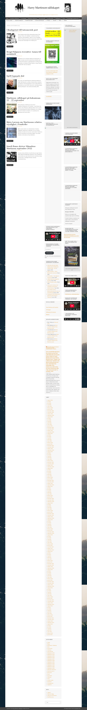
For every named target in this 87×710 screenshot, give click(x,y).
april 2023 (49, 457)
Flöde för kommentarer (52, 695)
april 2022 (49, 474)
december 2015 (50, 581)
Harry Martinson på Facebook (52, 307)
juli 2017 (49, 553)
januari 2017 (49, 562)
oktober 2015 (50, 584)
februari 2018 (50, 543)
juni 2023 (49, 454)
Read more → (9, 46)
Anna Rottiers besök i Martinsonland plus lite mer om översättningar (53, 291)
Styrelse (48, 20)
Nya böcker (49, 675)
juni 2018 (49, 537)
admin (9, 31)
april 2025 (49, 422)
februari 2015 (50, 596)
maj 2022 (49, 472)
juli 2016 (49, 571)
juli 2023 (49, 453)
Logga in (49, 692)
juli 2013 (49, 625)
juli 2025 (49, 418)
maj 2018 (49, 539)
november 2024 (50, 428)
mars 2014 (49, 613)
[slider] (78, 319)
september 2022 (50, 466)
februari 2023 (50, 460)
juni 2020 (49, 506)
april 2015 (49, 593)
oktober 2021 (50, 483)
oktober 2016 (50, 566)
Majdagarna (58, 18)
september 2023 (50, 450)
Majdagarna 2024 (51, 665)
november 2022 (50, 463)
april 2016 (49, 575)
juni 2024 (49, 436)
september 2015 (50, 586)
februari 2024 (50, 442)
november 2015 (50, 583)
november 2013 (50, 619)
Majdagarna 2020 (51, 660)
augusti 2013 (50, 624)
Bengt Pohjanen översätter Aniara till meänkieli (24, 53)
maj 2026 (49, 404)
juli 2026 (49, 401)
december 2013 (50, 618)
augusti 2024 (50, 433)
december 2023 (50, 445)
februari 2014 (50, 614)
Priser (64, 18)
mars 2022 (49, 475)
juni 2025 (49, 419)
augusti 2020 (50, 503)
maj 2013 (49, 628)
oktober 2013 (50, 621)
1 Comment (20, 101)
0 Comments (20, 31)
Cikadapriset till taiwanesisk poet (22, 30)
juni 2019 (49, 522)
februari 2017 (50, 560)
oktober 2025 (50, 413)
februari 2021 (50, 495)
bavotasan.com (77, 708)
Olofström (49, 677)
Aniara (48, 642)
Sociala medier (50, 18)
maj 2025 (49, 421)
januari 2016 (49, 580)
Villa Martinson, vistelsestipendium (72, 294)
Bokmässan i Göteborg (52, 645)
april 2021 (49, 492)
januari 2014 (49, 616)
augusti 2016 (50, 569)
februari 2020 (50, 510)
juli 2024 (49, 435)
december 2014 (50, 599)
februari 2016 (50, 578)
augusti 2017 (50, 551)
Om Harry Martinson (14, 18)
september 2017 (50, 549)
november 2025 (50, 412)
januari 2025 (49, 425)
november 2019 (50, 515)
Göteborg (49, 649)
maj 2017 (49, 556)
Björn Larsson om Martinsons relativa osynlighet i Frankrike (24, 123)
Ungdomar (49, 684)
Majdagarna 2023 (51, 663)
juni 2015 (49, 590)
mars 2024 (49, 441)
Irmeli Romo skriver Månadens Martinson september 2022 (21, 147)
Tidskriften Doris (29, 20)
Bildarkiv (47, 314)
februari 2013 (50, 633)
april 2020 (49, 507)
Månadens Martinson (32, 18)
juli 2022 (49, 469)
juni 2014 (49, 608)
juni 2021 (49, 489)
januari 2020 (49, 512)
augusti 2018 (50, 534)
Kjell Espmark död (15, 76)
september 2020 (50, 501)
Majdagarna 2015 (51, 656)
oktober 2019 (50, 516)
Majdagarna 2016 (51, 657)
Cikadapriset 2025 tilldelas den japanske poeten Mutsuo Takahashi (53, 296)
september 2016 (50, 568)
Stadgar (54, 20)
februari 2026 (50, 407)
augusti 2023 (50, 451)
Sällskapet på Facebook (51, 312)
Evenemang (23, 18)
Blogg (48, 643)
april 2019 (49, 525)
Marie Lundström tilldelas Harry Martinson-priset (52, 327)
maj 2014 (49, 610)
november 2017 (50, 546)
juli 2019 (49, 521)
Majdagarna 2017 (51, 659)
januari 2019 (49, 530)
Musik (48, 674)
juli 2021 (49, 487)
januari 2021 (49, 496)
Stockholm (49, 681)
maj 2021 (49, 490)
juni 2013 (49, 627)
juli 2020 (49, 504)
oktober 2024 (50, 430)
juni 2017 (49, 554)
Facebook (48, 96)
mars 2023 (49, 459)
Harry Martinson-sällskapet (17, 708)
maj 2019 (49, 524)
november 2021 (50, 481)
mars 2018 (49, 542)
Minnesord (49, 672)
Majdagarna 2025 (51, 666)
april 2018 (49, 540)
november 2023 (50, 447)
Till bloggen (48, 309)
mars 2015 (49, 595)
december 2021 (50, 480)
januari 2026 (49, 409)
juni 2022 (49, 471)
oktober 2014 (50, 602)
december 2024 (50, 427)
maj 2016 (49, 574)
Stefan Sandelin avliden (52, 282)
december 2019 (50, 513)
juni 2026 (49, 403)
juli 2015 (49, 589)
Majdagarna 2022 (51, 662)
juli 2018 (49, 536)
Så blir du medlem (19, 20)
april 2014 (49, 611)
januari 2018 (49, 545)
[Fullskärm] (59, 239)
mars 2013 (49, 631)
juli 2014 (49, 607)
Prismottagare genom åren (73, 18)
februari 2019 (50, 528)
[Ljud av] (57, 239)
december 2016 (50, 563)
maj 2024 (49, 438)
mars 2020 (49, 509)
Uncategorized (50, 683)
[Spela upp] (46, 239)
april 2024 (49, 439)
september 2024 (50, 432)
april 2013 (49, 630)
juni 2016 (49, 572)
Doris (48, 646)
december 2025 (50, 410)
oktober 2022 (50, 465)
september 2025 (50, 415)
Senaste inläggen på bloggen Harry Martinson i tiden (52, 348)
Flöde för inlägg (50, 694)
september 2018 (50, 533)
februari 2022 (50, 477)
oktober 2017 (50, 548)
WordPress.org (50, 697)
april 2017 (49, 557)
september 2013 (50, 622)
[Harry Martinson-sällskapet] (43, 7)
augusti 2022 (50, 468)
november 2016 (50, 565)
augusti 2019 (50, 519)
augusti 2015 (50, 587)
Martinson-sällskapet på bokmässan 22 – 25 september (23, 99)
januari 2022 (49, 478)
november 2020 (50, 500)
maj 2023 (49, 456)
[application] (53, 236)
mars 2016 (49, 577)
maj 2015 (49, 592)
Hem (7, 18)
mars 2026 (49, 406)
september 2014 (50, 604)
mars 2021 (49, 493)
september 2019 (50, 518)
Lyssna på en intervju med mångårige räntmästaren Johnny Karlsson (52, 287)
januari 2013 (49, 634)
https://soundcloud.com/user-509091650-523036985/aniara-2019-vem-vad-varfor (71, 236)
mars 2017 (49, 559)
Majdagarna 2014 (51, 654)
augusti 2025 (50, 416)
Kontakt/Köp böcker (39, 20)
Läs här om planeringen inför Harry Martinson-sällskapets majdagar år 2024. (52, 72)
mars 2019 (49, 527)
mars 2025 (49, 424)
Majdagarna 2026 (51, 668)
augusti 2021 (50, 486)
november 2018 (50, 531)
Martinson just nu (50, 671)
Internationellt (42, 18)
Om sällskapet (9, 20)
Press (60, 20)
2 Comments (19, 150)
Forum (65, 20)
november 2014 (50, 601)
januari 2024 (49, 444)
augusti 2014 (50, 605)
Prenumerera (49, 252)
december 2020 (50, 498)
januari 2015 (49, 598)
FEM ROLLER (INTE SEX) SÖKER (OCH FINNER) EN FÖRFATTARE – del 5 (52, 267)
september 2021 (50, 484)
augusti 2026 (50, 400)
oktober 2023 (50, 448)
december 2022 (50, 462)
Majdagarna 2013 (51, 652)
